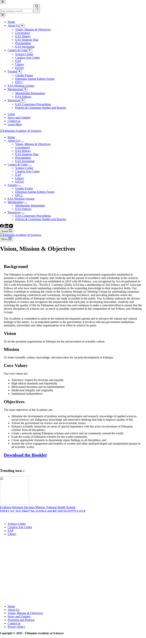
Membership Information (30, 205)
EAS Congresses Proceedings (33, 215)
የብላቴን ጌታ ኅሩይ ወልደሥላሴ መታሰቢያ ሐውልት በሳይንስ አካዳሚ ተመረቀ (43, 510)
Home (11, 137)
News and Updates (19, 117)
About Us (13, 140)
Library (19, 178)
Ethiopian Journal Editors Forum (34, 191)
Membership (15, 202)
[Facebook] (2, 226)
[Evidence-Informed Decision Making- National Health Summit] (14, 503)
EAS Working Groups (21, 198)
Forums (12, 185)
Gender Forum (24, 188)
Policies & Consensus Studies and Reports (40, 219)
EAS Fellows (23, 209)
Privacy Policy (16, 626)
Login (11, 114)
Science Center (24, 168)
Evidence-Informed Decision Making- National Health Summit (37, 507)
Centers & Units (17, 164)
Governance (22, 147)
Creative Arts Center (27, 171)
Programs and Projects (21, 620)
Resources (14, 212)
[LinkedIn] (7, 226)
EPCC (19, 195)
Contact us (14, 121)
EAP (18, 174)
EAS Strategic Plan (26, 154)
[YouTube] (11, 226)
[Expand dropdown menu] (22, 141)
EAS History (23, 150)
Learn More (15, 124)
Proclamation (23, 157)
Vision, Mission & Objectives (33, 144)
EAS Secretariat (24, 161)
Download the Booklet (25, 455)
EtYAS (19, 181)
